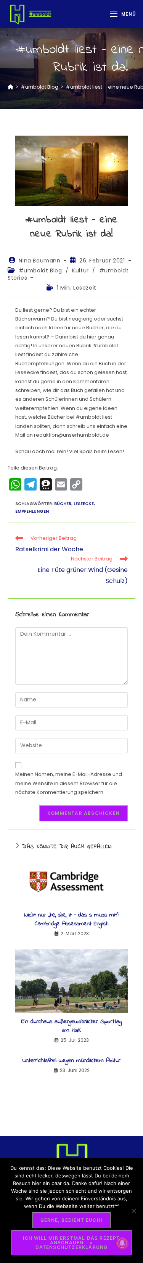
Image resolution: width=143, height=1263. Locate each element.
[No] (133, 1210)
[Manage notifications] (122, 1243)
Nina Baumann (39, 260)
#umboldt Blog (40, 270)
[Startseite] (10, 87)
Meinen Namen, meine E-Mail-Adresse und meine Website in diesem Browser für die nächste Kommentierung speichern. (68, 783)
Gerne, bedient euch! (71, 1220)
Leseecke (84, 503)
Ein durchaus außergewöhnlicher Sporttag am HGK (71, 1026)
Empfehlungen (32, 511)
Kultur (80, 270)
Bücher (62, 503)
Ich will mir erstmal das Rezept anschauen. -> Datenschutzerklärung (71, 1242)
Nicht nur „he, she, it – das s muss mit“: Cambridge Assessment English (71, 919)
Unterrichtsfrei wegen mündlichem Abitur (71, 1060)
